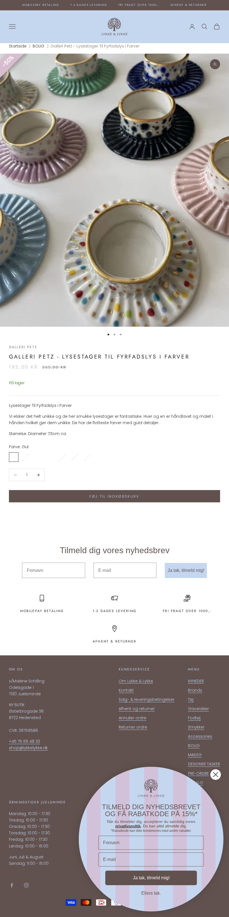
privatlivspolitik (128, 826)
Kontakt (126, 690)
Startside (18, 46)
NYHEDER (196, 681)
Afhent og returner (137, 708)
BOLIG (38, 46)
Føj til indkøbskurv (114, 496)
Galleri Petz (23, 347)
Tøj (191, 699)
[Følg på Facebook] (12, 885)
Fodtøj (194, 718)
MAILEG (195, 755)
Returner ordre (133, 727)
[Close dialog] (215, 774)
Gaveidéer (198, 708)
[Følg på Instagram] (26, 885)
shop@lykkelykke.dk (28, 748)
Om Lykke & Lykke (136, 681)
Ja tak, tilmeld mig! (186, 570)
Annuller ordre (132, 718)
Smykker (196, 727)
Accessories (200, 736)
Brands (195, 690)
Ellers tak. (151, 893)
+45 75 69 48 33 (24, 741)
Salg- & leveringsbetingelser (147, 699)
